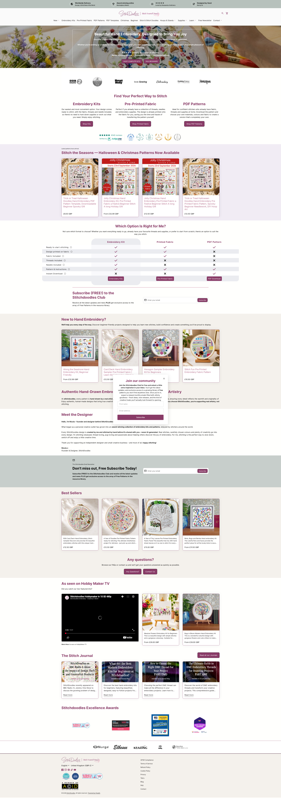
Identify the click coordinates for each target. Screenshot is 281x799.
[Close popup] (164, 378)
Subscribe (140, 417)
